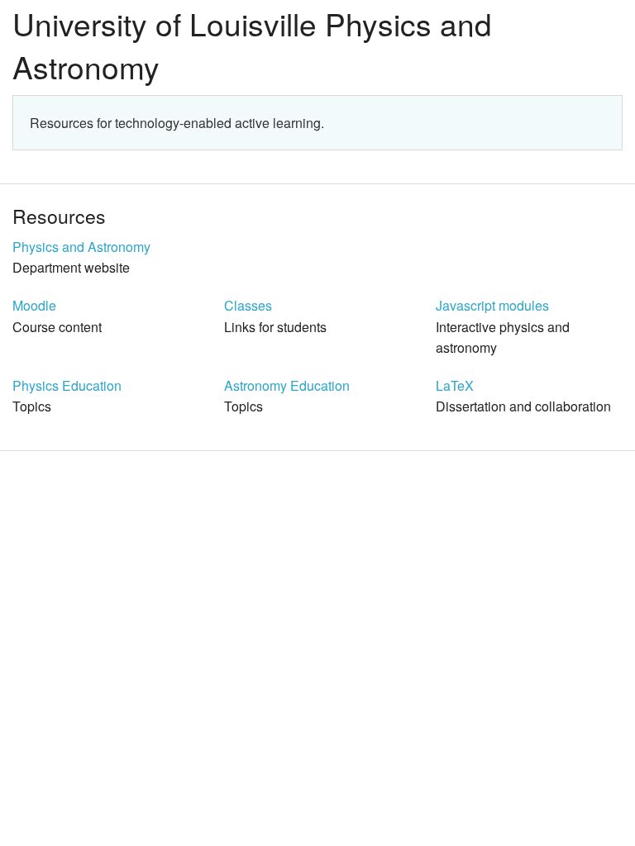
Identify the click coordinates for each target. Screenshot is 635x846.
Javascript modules (492, 305)
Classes (248, 305)
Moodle (34, 305)
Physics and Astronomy (81, 246)
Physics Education (67, 385)
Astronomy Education (287, 385)
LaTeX (455, 385)
